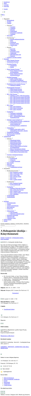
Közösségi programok (12, 215)
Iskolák (12, 67)
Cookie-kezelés (8, 385)
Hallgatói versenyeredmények (14, 119)
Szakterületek (13, 31)
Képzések (6, 59)
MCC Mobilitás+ (14, 194)
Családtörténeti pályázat (16, 167)
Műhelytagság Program (16, 89)
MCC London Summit (16, 179)
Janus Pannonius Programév (17, 92)
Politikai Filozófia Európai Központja (19, 150)
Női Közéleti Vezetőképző (16, 80)
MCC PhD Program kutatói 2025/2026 (20, 97)
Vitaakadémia (10, 128)
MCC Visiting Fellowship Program (19, 192)
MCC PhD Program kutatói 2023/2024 (20, 100)
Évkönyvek (10, 208)
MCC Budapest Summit (16, 183)
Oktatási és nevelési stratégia (14, 57)
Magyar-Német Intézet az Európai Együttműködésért (18, 146)
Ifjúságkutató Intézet (15, 140)
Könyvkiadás (10, 162)
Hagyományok (10, 207)
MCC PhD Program (12, 94)
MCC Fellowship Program (17, 189)
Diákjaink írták (10, 216)
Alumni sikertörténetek (12, 205)
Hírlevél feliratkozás (9, 378)
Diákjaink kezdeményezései (17, 213)
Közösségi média (14, 43)
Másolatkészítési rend (15, 54)
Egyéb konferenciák (15, 184)
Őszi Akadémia (11, 135)
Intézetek (12, 29)
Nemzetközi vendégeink (16, 32)
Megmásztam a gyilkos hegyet (7, 335)
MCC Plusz (10, 105)
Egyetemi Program (11, 64)
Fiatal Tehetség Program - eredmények (19, 121)
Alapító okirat (13, 45)
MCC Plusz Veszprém (15, 109)
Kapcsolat (6, 6)
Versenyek (12, 160)
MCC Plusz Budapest (15, 106)
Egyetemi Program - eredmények (18, 125)
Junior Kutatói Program (16, 90)
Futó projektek (13, 212)
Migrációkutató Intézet (15, 143)
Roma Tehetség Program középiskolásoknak (16, 74)
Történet (9, 23)
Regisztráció (15, 293)
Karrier (5, 221)
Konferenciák (13, 158)
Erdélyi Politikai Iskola (16, 78)
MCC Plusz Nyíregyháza (16, 108)
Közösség (6, 201)
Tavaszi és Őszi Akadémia (13, 133)
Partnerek (12, 56)
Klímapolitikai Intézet (15, 141)
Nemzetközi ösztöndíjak (16, 114)
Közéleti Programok (12, 77)
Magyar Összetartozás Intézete (17, 149)
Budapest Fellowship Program (17, 188)
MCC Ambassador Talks (16, 173)
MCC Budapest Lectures (16, 172)
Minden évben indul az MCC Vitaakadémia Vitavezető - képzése (19, 130)
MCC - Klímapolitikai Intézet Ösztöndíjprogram (17, 116)
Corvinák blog (10, 165)
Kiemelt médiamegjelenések (17, 39)
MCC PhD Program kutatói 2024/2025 (20, 98)
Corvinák (6, 5)
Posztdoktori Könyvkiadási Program (16, 84)
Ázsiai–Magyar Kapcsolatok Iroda (18, 151)
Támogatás (13, 50)
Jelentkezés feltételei (15, 85)
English (6, 9)
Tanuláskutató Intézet (15, 144)
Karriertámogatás (11, 203)
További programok (15, 161)
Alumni (9, 204)
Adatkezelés (13, 53)
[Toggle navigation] (1, 16)
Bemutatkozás (10, 20)
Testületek (12, 34)
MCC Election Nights (15, 176)
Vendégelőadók (11, 197)
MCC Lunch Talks (15, 175)
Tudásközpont (7, 136)
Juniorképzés (13, 65)
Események (7, 2)
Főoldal (2, 237)
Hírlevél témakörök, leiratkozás (11, 379)
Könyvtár (9, 164)
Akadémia (12, 28)
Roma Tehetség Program (13, 69)
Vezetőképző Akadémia (13, 132)
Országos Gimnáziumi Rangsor (15, 154)
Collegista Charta (11, 218)
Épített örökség (7, 219)
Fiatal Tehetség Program (13, 60)
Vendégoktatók (11, 195)
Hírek (5, 3)
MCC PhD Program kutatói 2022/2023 (20, 101)
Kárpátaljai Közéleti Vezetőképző (18, 81)
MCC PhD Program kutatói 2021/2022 (20, 103)
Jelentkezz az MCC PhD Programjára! (19, 95)
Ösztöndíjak (10, 111)
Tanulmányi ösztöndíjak (16, 113)
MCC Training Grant (15, 191)
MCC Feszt (13, 178)
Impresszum (7, 382)
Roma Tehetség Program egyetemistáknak (16, 71)
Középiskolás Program (12, 62)
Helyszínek (10, 35)
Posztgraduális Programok (13, 87)
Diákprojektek (10, 211)
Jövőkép (9, 21)
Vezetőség (12, 27)
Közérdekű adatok (14, 51)
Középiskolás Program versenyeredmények (16, 123)
